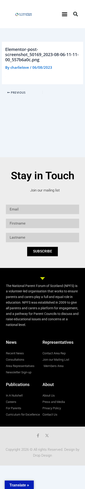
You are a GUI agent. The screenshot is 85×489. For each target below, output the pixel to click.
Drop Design (42, 455)
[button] (64, 14)
